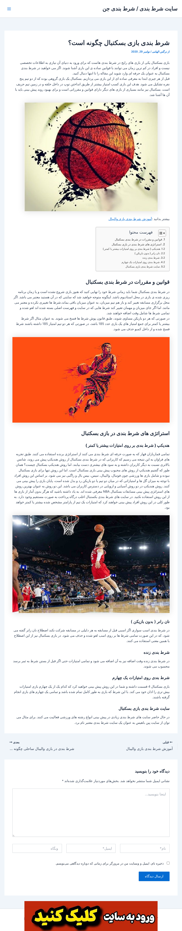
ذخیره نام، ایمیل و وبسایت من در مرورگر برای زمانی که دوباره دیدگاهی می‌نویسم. (109, 863)
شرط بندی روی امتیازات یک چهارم (141, 262)
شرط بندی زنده (151, 257)
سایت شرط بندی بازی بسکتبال (142, 266)
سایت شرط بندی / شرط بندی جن (140, 8)
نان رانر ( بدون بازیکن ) (147, 253)
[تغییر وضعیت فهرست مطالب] (160, 233)
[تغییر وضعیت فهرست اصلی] (9, 9)
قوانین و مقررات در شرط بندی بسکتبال (138, 239)
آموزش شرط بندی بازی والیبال (130, 219)
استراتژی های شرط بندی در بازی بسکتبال (137, 244)
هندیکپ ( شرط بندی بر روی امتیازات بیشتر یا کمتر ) (131, 248)
